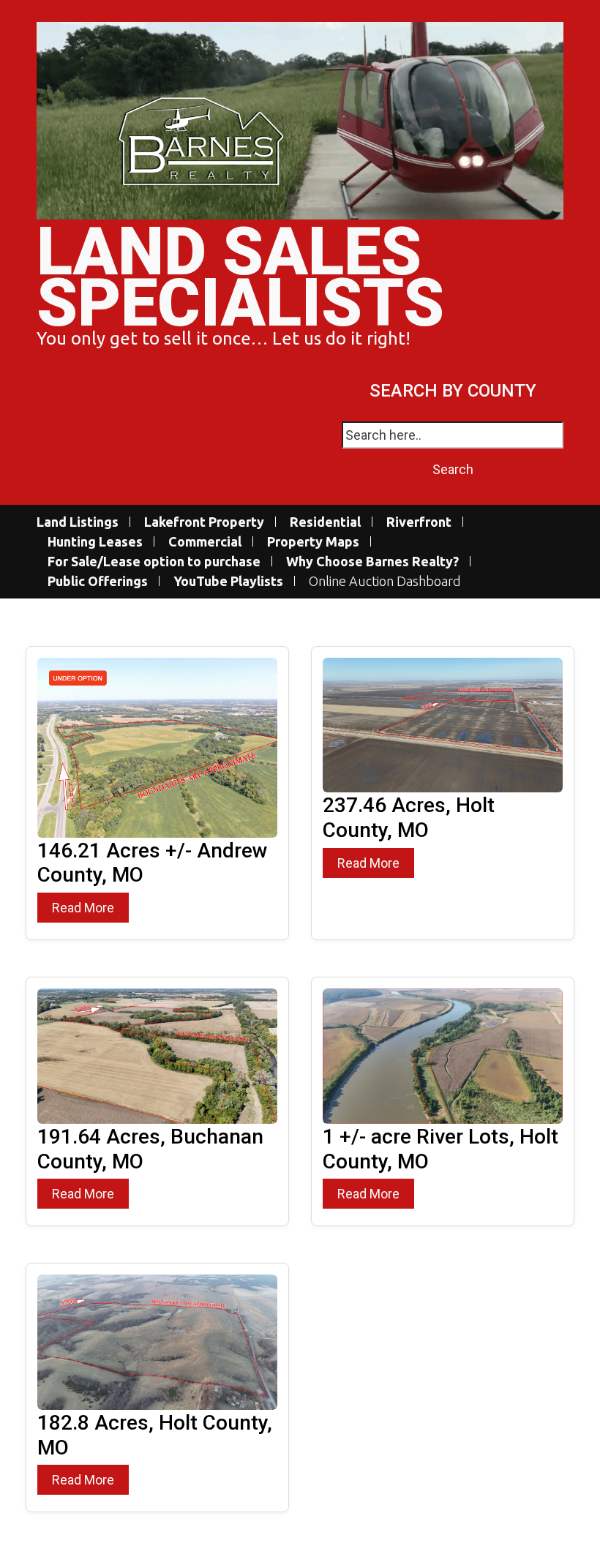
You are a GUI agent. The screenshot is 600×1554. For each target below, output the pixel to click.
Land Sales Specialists (240, 278)
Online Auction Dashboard (385, 581)
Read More (83, 907)
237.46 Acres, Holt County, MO (409, 817)
